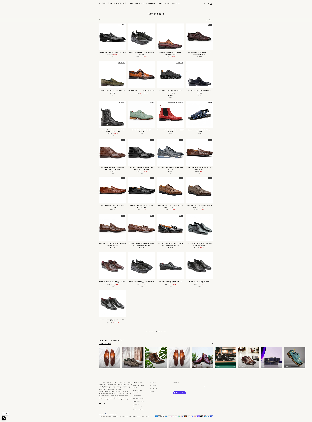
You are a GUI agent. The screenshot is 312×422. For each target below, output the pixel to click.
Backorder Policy (138, 407)
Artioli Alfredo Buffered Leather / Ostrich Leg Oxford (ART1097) (112, 282)
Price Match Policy (138, 401)
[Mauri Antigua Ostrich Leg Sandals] (199, 114)
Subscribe (204, 387)
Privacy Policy (137, 396)
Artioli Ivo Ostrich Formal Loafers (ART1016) (170, 282)
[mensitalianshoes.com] (113, 3)
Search (152, 394)
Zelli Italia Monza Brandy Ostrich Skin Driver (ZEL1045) (112, 206)
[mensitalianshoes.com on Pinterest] (105, 404)
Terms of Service (138, 398)
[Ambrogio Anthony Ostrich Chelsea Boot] (170, 114)
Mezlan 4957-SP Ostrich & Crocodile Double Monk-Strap (199, 53)
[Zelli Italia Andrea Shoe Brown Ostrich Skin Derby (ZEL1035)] (199, 190)
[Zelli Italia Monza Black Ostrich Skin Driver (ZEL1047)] (141, 190)
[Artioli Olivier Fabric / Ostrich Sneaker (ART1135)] (141, 36)
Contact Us (153, 388)
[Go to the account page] (208, 3)
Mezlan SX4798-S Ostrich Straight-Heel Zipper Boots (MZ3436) (112, 131)
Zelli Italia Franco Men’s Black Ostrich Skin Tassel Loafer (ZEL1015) (170, 244)
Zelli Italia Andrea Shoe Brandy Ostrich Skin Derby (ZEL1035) (170, 206)
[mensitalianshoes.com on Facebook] (100, 404)
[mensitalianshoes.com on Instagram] (103, 404)
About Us (153, 385)
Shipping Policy (137, 390)
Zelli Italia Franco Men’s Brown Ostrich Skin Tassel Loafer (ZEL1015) (141, 244)
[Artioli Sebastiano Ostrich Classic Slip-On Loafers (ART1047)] (199, 227)
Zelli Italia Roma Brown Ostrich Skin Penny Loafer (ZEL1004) (112, 244)
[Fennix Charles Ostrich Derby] (141, 114)
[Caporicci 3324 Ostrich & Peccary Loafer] (112, 36)
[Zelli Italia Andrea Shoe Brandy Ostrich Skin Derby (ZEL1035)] (170, 190)
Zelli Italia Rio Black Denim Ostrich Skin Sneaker (170, 168)
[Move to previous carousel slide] (207, 343)
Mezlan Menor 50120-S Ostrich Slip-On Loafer (113, 91)
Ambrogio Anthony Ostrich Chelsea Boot (170, 130)
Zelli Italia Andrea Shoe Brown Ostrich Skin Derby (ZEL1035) (199, 206)
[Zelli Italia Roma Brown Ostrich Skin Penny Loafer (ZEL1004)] (112, 227)
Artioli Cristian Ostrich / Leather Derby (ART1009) (112, 320)
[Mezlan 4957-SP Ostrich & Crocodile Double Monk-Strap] (199, 36)
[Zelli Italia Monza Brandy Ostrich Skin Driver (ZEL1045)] (112, 190)
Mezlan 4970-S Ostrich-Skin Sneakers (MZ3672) (170, 91)
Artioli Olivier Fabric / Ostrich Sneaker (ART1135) (141, 53)
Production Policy (138, 410)
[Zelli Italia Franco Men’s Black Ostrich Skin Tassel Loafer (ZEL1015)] (170, 227)
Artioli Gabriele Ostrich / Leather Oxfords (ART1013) (199, 282)
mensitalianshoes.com (114, 416)
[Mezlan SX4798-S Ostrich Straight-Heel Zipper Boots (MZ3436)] (112, 114)
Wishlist (152, 391)
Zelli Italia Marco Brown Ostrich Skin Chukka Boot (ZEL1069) (112, 168)
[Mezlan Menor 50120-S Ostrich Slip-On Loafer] (112, 74)
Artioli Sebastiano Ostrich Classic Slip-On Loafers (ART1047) (199, 244)
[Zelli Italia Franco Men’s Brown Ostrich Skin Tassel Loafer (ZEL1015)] (141, 227)
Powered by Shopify (103, 418)
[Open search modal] (205, 3)
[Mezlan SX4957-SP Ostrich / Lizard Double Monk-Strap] (141, 74)
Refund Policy (137, 393)
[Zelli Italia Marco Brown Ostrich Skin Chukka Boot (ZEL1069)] (112, 152)
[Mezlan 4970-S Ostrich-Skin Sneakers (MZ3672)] (170, 74)
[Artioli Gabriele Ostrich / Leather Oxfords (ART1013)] (199, 265)
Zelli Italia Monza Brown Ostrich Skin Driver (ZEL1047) (199, 168)
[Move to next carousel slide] (211, 343)
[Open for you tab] (4, 418)
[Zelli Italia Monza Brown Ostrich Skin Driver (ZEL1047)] (199, 152)
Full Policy (136, 404)
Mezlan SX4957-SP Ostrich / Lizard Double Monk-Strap (141, 91)
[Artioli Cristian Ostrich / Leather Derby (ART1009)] (112, 303)
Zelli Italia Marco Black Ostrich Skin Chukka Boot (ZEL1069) (141, 168)
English (101, 414)
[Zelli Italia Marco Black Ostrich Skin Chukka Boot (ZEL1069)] (141, 152)
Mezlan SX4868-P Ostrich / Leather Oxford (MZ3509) (170, 53)
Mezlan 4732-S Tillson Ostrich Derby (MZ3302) (199, 91)
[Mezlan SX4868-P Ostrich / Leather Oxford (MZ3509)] (170, 36)
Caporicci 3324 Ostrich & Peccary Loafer (112, 52)
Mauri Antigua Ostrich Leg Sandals (199, 130)
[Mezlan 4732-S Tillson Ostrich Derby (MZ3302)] (199, 74)
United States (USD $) (112, 414)
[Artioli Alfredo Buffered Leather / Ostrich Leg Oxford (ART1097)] (112, 265)
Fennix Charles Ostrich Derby (141, 130)
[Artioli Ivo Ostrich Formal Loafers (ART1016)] (170, 265)
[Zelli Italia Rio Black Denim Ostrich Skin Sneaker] (170, 152)
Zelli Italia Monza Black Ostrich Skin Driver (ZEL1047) (141, 206)
